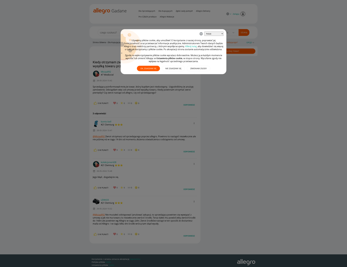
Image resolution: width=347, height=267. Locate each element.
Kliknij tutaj (191, 46)
